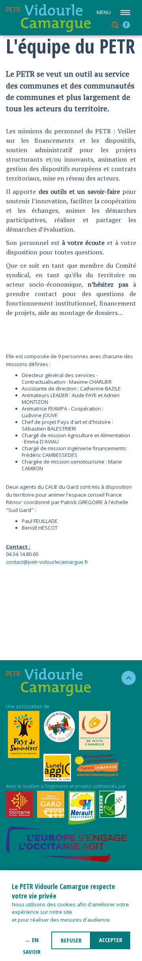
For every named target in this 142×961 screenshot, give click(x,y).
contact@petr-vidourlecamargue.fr (47, 561)
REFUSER (71, 940)
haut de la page (125, 678)
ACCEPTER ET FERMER (110, 942)
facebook (126, 25)
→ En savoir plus (32, 942)
